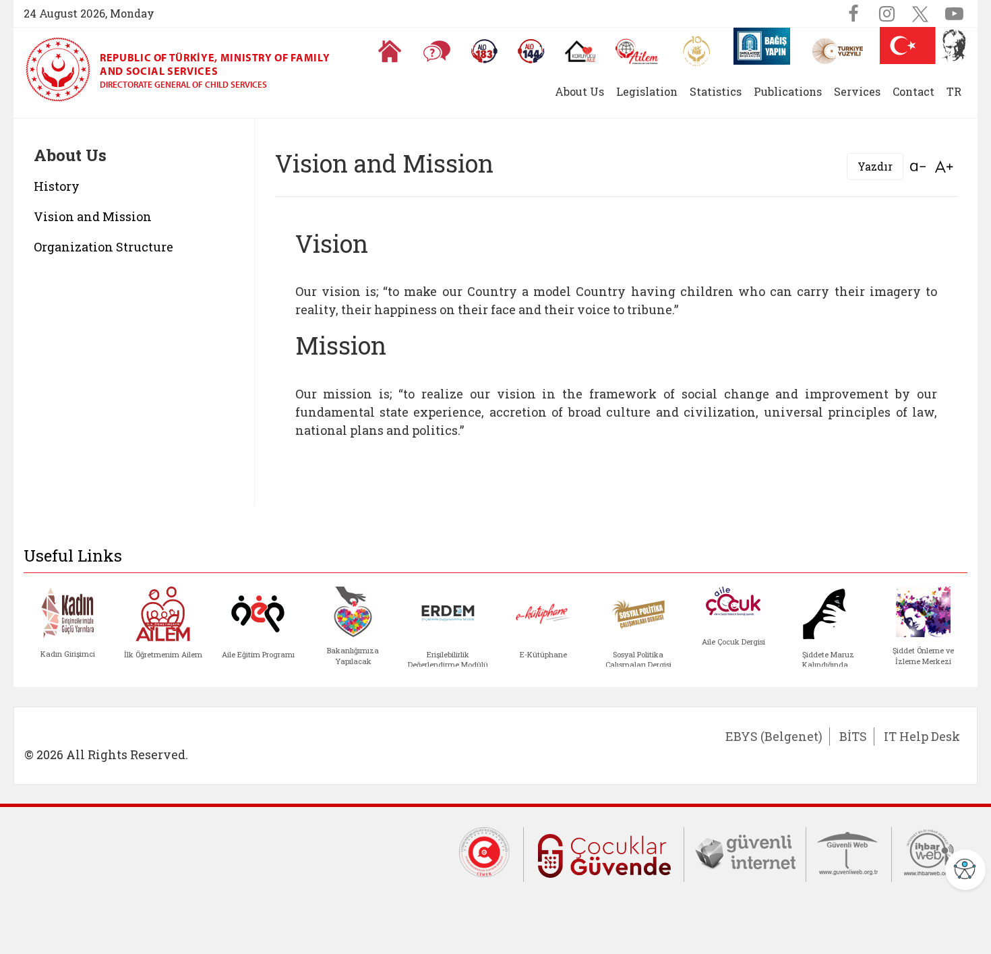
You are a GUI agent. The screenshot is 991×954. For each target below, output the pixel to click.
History (57, 186)
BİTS (853, 736)
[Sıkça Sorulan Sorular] (436, 51)
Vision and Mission (93, 216)
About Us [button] (579, 91)
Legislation (647, 91)
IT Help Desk (922, 736)
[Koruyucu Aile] (580, 51)
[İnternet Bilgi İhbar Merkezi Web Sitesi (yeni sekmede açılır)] (929, 851)
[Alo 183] (484, 51)
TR (954, 91)
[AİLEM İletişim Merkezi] (637, 51)
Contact (913, 91)
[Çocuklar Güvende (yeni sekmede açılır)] (603, 853)
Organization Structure (103, 247)
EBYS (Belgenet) (773, 736)
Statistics (716, 91)
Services (857, 91)
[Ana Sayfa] (389, 51)
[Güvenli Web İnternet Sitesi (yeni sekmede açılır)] (848, 851)
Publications (788, 91)
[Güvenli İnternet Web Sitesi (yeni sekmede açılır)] (744, 851)
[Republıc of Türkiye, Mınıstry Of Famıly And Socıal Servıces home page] (63, 69)
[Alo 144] (531, 51)
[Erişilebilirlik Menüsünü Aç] (965, 869)
